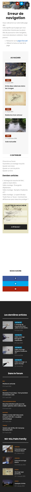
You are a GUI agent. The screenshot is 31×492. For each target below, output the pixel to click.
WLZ (4, 381)
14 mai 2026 (19, 366)
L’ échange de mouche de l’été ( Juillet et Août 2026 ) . (21, 326)
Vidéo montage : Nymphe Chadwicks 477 (21, 351)
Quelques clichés (20, 483)
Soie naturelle (10, 142)
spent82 (17, 446)
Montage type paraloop (19, 473)
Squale (5, 390)
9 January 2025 (20, 486)
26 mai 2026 (19, 355)
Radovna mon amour (13, 115)
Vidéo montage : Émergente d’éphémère (20, 338)
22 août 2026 (7, 386)
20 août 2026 (7, 408)
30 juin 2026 (19, 330)
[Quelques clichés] (8, 483)
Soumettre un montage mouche (13, 164)
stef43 (16, 469)
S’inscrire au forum (9, 161)
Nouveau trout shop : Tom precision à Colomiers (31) (15, 394)
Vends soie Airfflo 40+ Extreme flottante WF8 (13, 429)
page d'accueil (22, 41)
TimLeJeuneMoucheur (9, 401)
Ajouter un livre (8, 171)
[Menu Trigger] (27, 5)
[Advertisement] (15, 251)
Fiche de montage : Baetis (21, 461)
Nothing (5, 412)
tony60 (5, 425)
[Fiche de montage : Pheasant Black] (8, 448)
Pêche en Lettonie (9, 384)
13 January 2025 (20, 476)
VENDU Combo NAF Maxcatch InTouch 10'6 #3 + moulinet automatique (13, 417)
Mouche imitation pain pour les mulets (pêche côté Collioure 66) (14, 405)
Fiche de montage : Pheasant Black (21, 450)
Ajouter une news (9, 166)
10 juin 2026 (19, 343)
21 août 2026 (7, 397)
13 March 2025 (20, 453)
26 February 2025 (21, 464)
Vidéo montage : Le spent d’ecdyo (14, 195)
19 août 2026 (7, 421)
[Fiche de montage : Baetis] (8, 460)
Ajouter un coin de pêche (11, 168)
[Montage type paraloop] (8, 471)
